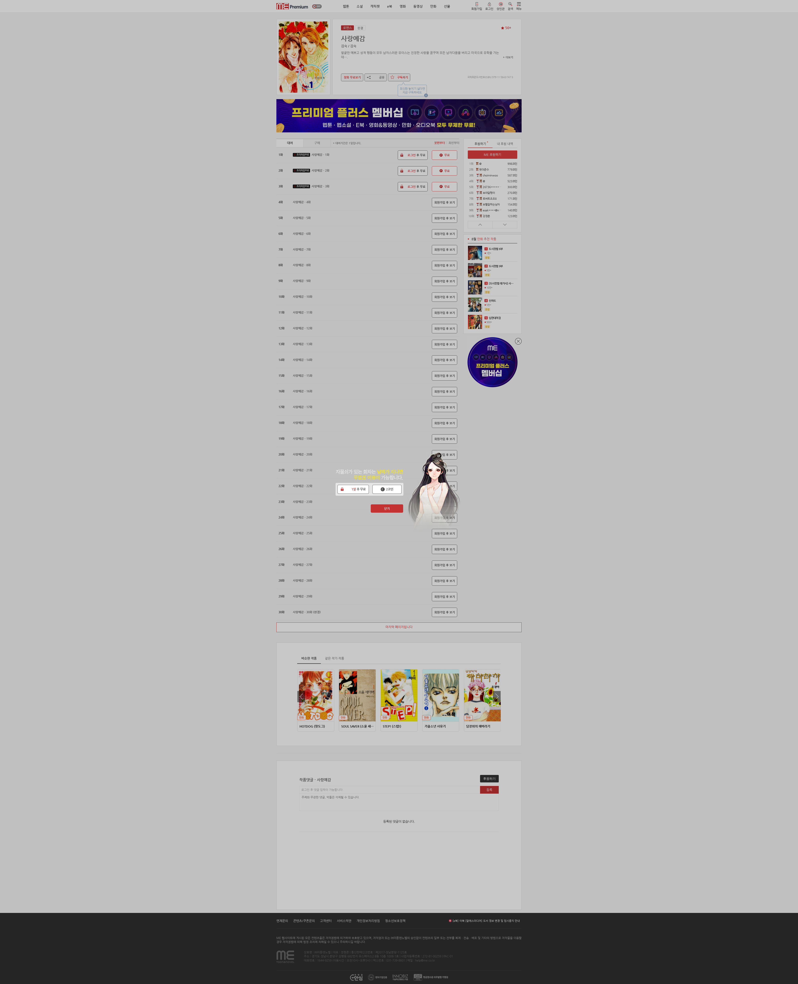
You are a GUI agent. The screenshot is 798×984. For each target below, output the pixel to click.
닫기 (387, 508)
